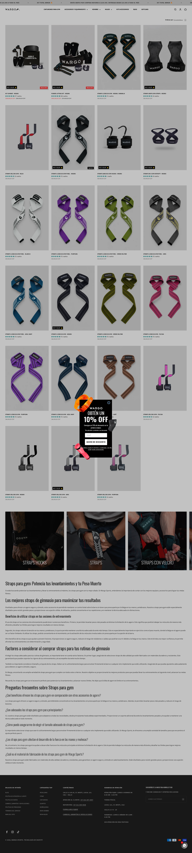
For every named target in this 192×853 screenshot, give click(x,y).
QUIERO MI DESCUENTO (96, 442)
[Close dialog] (109, 403)
